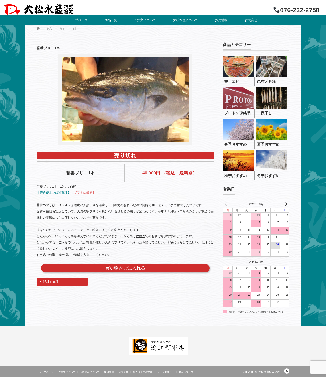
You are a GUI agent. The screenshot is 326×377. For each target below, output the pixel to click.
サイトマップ (186, 372)
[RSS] (286, 371)
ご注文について (145, 20)
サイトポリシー (165, 372)
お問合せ (251, 20)
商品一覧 (111, 20)
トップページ (78, 20)
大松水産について (185, 20)
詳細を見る (51, 281)
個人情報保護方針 (142, 372)
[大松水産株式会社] (38, 9)
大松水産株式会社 (269, 371)
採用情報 (221, 20)
